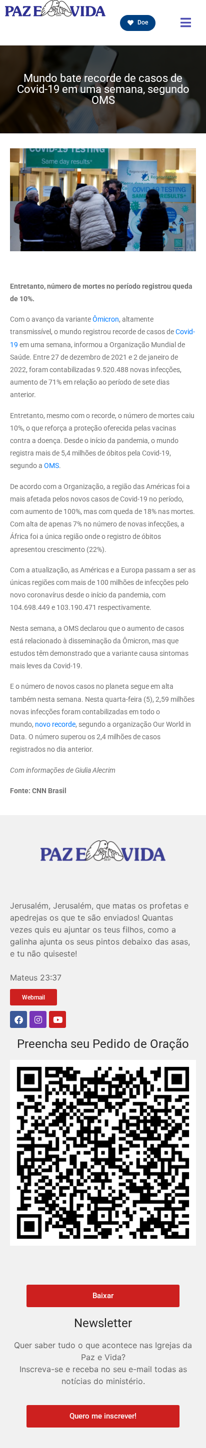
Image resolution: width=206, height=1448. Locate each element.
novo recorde (55, 724)
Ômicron (105, 319)
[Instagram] (38, 1019)
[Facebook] (18, 1019)
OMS (51, 466)
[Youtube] (57, 1019)
